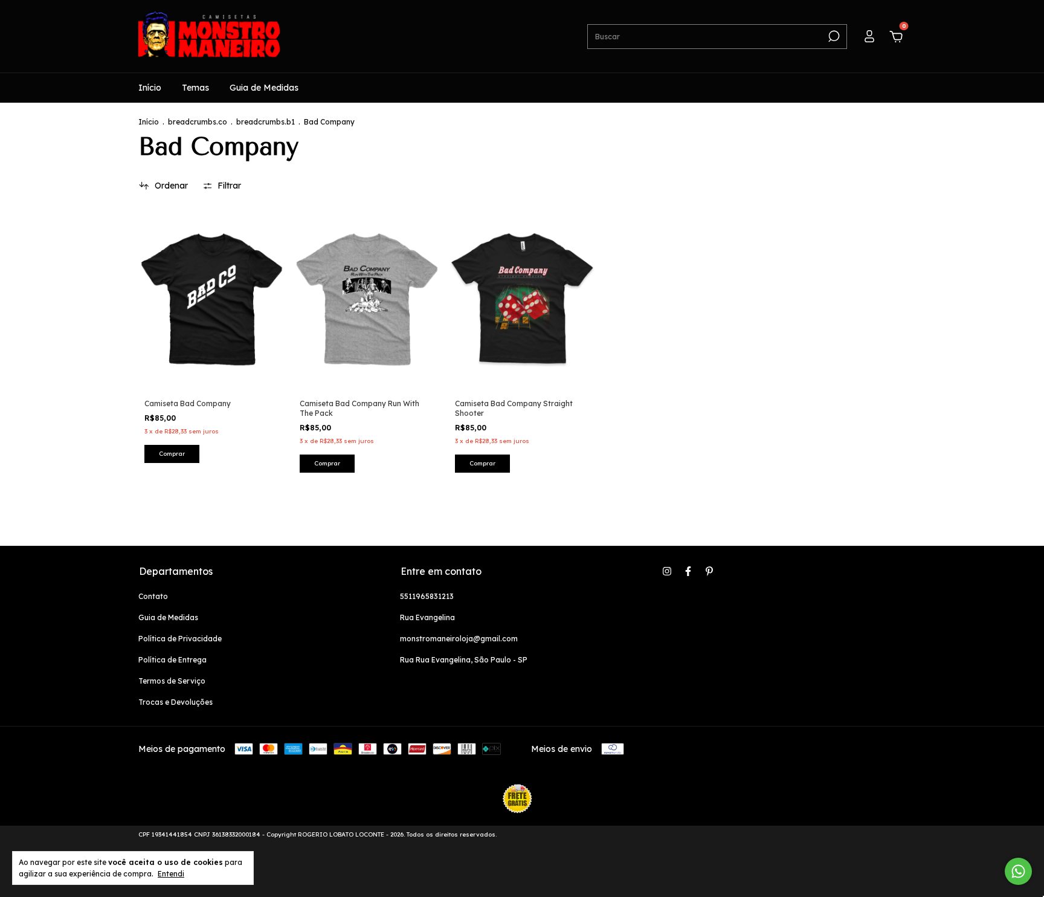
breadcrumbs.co (197, 121)
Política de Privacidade (180, 638)
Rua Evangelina (427, 617)
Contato (153, 596)
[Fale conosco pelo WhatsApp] (1018, 871)
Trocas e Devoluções (175, 702)
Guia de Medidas (264, 87)
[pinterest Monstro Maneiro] (709, 571)
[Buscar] (833, 36)
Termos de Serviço (171, 680)
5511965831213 (427, 596)
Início (149, 87)
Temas (195, 87)
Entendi (171, 873)
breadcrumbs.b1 (265, 121)
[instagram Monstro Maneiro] (667, 571)
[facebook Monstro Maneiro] (688, 571)
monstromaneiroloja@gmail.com (459, 638)
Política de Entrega (172, 659)
